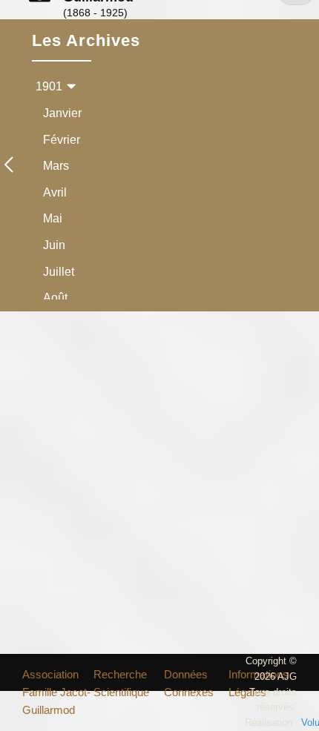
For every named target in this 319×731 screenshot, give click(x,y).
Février (61, 139)
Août (55, 297)
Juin (54, 245)
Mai (52, 218)
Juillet (58, 271)
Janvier (62, 113)
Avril (55, 192)
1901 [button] (49, 86)
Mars (56, 165)
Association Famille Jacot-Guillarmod (56, 692)
